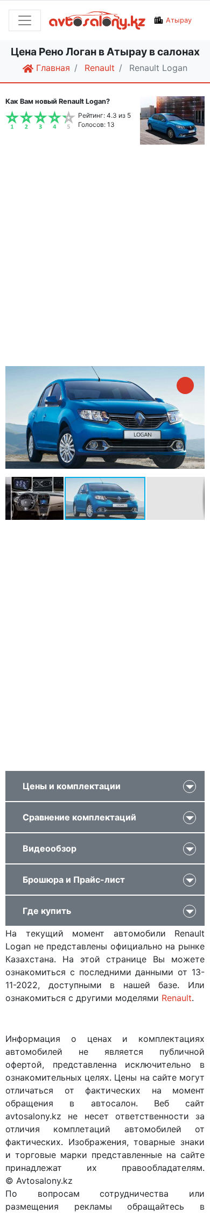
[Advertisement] (105, 257)
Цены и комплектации (72, 786)
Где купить (47, 910)
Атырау (179, 20)
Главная (51, 67)
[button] (185, 385)
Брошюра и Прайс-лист (74, 879)
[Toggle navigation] (25, 20)
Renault (177, 997)
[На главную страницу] (97, 20)
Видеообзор (49, 848)
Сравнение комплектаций (79, 817)
